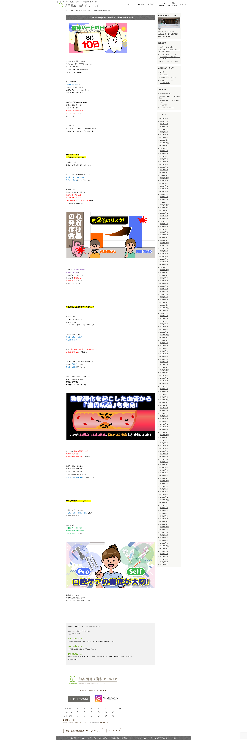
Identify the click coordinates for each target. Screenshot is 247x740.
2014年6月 (164, 470)
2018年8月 (164, 378)
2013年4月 (164, 494)
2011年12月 (164, 521)
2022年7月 (164, 251)
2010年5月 (164, 562)
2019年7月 (164, 348)
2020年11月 (164, 305)
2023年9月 (164, 213)
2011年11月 (164, 524)
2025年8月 (164, 151)
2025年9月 (164, 148)
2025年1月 (164, 170)
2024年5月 (164, 191)
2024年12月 (164, 172)
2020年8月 (164, 313)
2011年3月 (164, 537)
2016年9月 (164, 440)
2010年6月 (164, 559)
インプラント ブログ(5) (167, 107)
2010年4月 (164, 564)
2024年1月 (164, 202)
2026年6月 (164, 124)
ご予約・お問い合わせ (79, 699)
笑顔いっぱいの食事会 (167, 47)
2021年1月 (164, 299)
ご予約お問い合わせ (172, 4)
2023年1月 (164, 234)
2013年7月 (164, 486)
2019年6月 (164, 351)
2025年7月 (164, 153)
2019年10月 (164, 340)
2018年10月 (164, 372)
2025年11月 (164, 143)
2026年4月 (164, 129)
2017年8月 (164, 410)
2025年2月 (164, 167)
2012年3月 (164, 516)
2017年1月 (164, 429)
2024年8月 (164, 183)
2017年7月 (164, 413)
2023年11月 (164, 207)
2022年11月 (164, 240)
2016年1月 (164, 462)
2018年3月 (164, 391)
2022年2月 (164, 264)
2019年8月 (164, 345)
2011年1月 (164, 543)
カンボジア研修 (165, 83)
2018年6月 (164, 383)
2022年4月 (164, 259)
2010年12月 (164, 546)
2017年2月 (164, 427)
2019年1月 (164, 364)
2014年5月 (164, 472)
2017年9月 (164, 408)
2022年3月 (164, 262)
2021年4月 (164, 291)
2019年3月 (164, 359)
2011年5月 (164, 532)
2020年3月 (164, 326)
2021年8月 (164, 280)
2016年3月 (164, 456)
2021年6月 (164, 286)
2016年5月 (164, 451)
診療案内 (151, 4)
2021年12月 (164, 270)
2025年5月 (164, 159)
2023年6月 (164, 221)
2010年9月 (164, 551)
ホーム (130, 4)
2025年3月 (164, 164)
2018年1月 (164, 397)
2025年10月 (164, 145)
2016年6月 (164, 448)
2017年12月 (164, 399)
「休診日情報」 (94, 722)
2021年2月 (164, 297)
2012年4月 (164, 513)
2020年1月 (164, 332)
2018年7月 (164, 381)
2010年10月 (164, 548)
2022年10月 (164, 243)
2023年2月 (164, 232)
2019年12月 (164, 335)
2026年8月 (164, 118)
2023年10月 (164, 210)
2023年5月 (164, 224)
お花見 (162, 72)
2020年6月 (164, 318)
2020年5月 (164, 321)
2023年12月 (164, 205)
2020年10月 (164, 308)
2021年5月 (164, 289)
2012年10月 (164, 502)
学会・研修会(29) (165, 93)
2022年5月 (164, 256)
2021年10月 (164, 275)
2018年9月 (164, 375)
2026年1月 (164, 137)
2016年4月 (164, 454)
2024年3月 (164, 197)
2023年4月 (164, 226)
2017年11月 (164, 402)
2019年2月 (164, 362)
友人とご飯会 (164, 75)
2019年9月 (164, 343)
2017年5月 (164, 418)
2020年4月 (164, 324)
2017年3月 (164, 424)
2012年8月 (164, 505)
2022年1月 (164, 267)
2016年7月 (164, 445)
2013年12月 (164, 478)
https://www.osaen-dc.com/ (93, 626)
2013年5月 (164, 491)
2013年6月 (164, 489)
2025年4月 (164, 161)
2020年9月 (164, 310)
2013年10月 (164, 481)
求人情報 (183, 4)
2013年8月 (164, 483)
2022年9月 (164, 245)
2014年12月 (164, 464)
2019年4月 (164, 356)
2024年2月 (164, 199)
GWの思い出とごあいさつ (168, 77)
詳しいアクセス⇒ (114, 730)
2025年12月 (164, 140)
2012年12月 (164, 500)
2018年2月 (164, 394)
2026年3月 (164, 132)
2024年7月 (164, 186)
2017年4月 (164, 421)
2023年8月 (164, 216)
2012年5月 (164, 510)
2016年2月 (164, 459)
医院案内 (140, 4)
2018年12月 (164, 367)
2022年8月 (164, 248)
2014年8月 (164, 467)
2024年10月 (164, 178)
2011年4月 (164, 535)
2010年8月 (164, 554)
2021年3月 (164, 294)
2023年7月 (164, 218)
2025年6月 (164, 156)
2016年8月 (164, 443)
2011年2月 (164, 540)
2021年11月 (164, 272)
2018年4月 (164, 389)
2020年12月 (164, 302)
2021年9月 (164, 278)
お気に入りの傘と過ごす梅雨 (169, 61)
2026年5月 (164, 126)
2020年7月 (164, 316)
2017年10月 (164, 405)
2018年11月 (164, 370)
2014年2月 (164, 475)
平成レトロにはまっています (169, 54)
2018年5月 (164, 386)
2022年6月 (164, 253)
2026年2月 (164, 134)
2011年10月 (164, 527)
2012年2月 (164, 518)
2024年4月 (164, 194)
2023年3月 (164, 229)
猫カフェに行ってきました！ (169, 80)
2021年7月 (164, 283)
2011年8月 (164, 529)
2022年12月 (164, 237)
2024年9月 (164, 180)
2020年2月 (164, 329)
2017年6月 (164, 416)
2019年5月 (164, 353)
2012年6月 (164, 508)
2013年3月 (164, 497)
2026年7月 (164, 121)
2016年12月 (164, 432)
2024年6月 (164, 189)
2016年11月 (164, 435)
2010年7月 (164, 556)
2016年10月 (164, 437)
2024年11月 (164, 175)
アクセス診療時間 (162, 4)
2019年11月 (164, 337)
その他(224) (163, 105)
